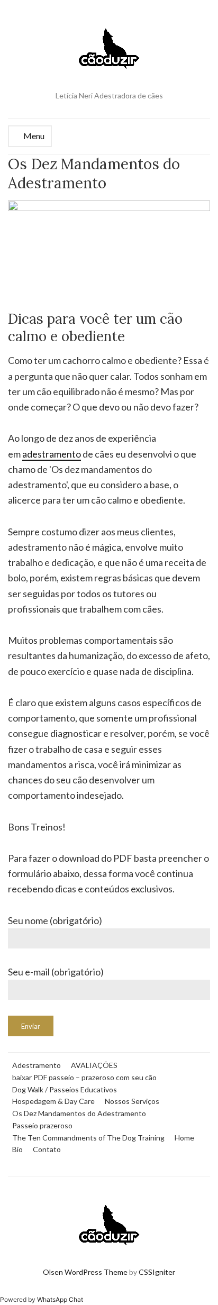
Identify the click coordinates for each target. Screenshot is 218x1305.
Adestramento (36, 1065)
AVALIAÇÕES (94, 1065)
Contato (47, 1149)
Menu (33, 136)
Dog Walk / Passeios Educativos (64, 1089)
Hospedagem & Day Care (53, 1101)
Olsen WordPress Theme (85, 1271)
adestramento (51, 454)
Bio (17, 1149)
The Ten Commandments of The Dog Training (88, 1137)
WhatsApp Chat (60, 1299)
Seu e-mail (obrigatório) (56, 972)
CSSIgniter (157, 1271)
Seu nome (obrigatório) (55, 920)
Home (184, 1137)
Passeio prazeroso (42, 1125)
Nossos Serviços (132, 1101)
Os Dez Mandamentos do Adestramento (79, 1113)
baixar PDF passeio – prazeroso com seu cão (84, 1077)
